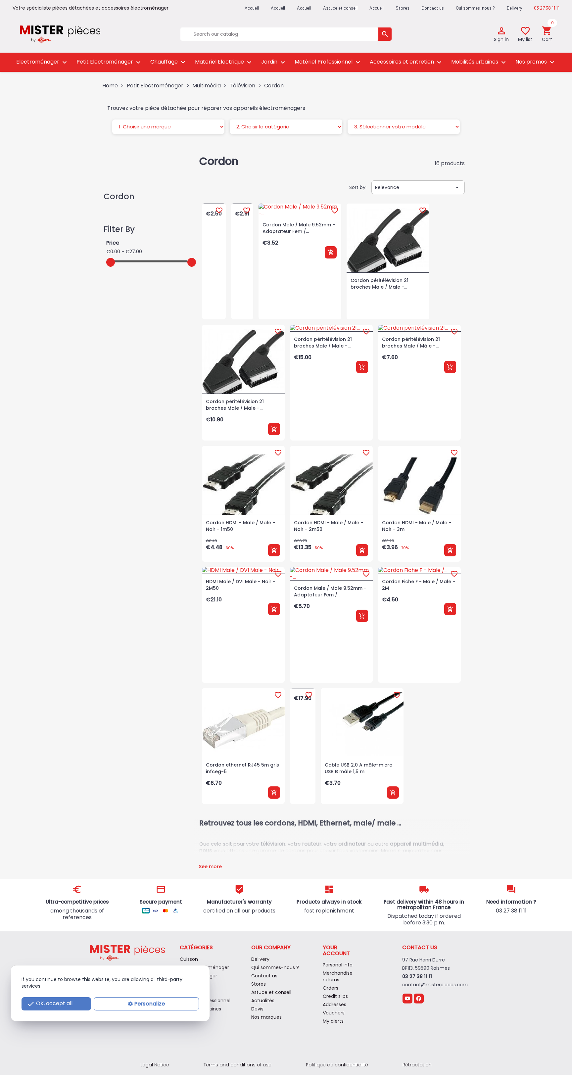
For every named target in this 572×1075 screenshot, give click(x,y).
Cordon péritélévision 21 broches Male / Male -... (379, 283)
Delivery (514, 8)
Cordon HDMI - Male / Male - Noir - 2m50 (328, 526)
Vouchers (334, 1012)
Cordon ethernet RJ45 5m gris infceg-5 (242, 768)
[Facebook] (419, 998)
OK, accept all (49, 1004)
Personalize (149, 1003)
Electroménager (42, 62)
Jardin (274, 62)
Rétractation (417, 1064)
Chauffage (168, 62)
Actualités (262, 1000)
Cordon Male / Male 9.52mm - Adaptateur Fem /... (298, 228)
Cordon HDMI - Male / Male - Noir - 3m (416, 526)
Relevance (418, 187)
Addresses (334, 1004)
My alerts (333, 1021)
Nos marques (266, 1017)
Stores (402, 8)
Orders (330, 988)
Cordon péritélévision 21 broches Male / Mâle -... (411, 342)
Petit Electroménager (109, 62)
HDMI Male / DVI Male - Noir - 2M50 (240, 584)
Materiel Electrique (224, 62)
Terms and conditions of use (237, 1064)
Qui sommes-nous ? (475, 8)
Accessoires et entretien (406, 62)
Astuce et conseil (340, 8)
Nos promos (535, 62)
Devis (257, 1008)
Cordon (119, 196)
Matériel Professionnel (328, 62)
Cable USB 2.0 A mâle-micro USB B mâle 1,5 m (359, 768)
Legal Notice (154, 1064)
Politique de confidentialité (337, 1064)
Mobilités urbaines (479, 62)
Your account (336, 950)
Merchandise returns (338, 976)
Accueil (376, 8)
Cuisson (189, 959)
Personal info (338, 964)
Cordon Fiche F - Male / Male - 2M (418, 584)
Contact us (432, 8)
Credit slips (335, 996)
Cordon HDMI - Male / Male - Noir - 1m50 (240, 526)
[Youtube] (407, 998)
